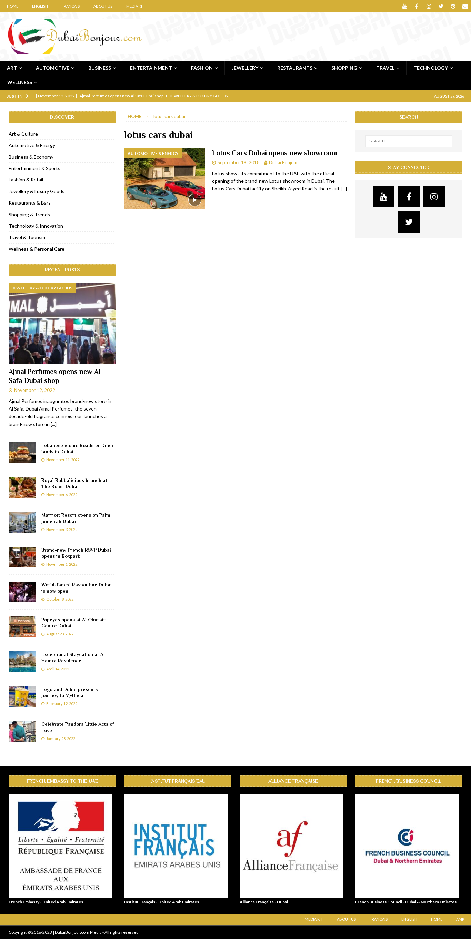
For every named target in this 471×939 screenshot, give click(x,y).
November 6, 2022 (61, 494)
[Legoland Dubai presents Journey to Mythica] (22, 696)
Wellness (19, 82)
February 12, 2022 (61, 703)
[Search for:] (409, 141)
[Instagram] (429, 6)
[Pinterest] (453, 6)
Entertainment (151, 68)
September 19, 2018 (239, 162)
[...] (54, 424)
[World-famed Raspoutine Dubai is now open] (22, 592)
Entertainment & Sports (34, 168)
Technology (430, 68)
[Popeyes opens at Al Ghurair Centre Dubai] (22, 626)
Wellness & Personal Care (36, 249)
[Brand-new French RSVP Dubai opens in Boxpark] (22, 557)
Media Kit (135, 6)
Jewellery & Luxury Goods (36, 191)
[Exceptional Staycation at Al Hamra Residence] (22, 661)
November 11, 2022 (62, 459)
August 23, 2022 (59, 634)
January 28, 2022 (60, 738)
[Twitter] (441, 6)
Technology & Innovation (36, 226)
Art (12, 68)
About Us (102, 6)
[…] (344, 188)
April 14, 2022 (57, 668)
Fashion (202, 68)
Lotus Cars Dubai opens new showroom (274, 153)
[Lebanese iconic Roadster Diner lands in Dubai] (22, 452)
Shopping (344, 68)
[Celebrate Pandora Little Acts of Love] (22, 731)
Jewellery (245, 68)
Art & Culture (23, 134)
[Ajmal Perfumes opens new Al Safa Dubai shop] (62, 323)
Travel (385, 68)
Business (99, 68)
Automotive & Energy (32, 145)
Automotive (52, 68)
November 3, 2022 (61, 529)
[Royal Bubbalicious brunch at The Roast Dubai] (22, 487)
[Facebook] (417, 6)
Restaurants (294, 68)
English (40, 6)
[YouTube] (405, 6)
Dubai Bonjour (283, 162)
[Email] (465, 6)
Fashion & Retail (26, 179)
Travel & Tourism (27, 237)
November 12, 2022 (34, 390)
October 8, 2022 (59, 599)
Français (71, 6)
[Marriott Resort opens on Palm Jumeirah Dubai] (22, 522)
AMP (460, 919)
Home (12, 6)
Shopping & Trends (29, 214)
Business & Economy (31, 157)
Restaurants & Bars (30, 203)
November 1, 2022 (61, 564)
